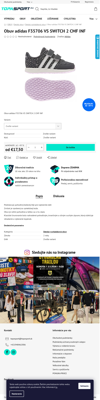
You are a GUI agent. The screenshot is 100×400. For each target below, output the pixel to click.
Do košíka (70, 147)
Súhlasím (84, 386)
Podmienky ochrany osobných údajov (69, 342)
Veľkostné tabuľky (60, 365)
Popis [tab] (39, 196)
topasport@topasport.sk (21, 338)
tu (56, 387)
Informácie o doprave (62, 353)
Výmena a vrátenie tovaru (64, 345)
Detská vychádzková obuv (55, 231)
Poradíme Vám (59, 361)
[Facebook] (7, 352)
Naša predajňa (59, 357)
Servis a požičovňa (61, 369)
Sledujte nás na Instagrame (54, 252)
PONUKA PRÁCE (60, 373)
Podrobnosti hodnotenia (44, 36)
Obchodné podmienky (13, 2)
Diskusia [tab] (58, 196)
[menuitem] (9, 18)
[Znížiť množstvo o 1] (29, 147)
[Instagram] (14, 352)
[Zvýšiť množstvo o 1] (42, 147)
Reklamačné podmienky (63, 349)
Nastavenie (17, 393)
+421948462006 (18, 344)
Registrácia (89, 2)
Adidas (68, 36)
